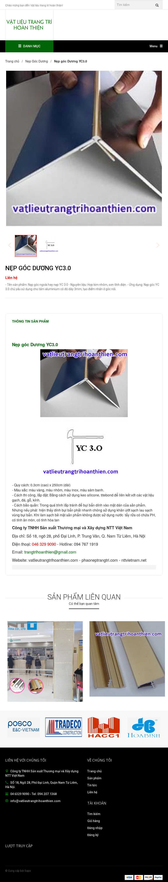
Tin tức (92, 785)
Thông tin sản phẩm (30, 321)
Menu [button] (154, 46)
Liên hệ (92, 792)
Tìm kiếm (93, 814)
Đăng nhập (94, 828)
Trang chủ (94, 771)
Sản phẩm (94, 778)
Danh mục (30, 46)
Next (160, 245)
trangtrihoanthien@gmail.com (50, 552)
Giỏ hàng (93, 821)
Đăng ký (92, 835)
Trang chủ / (14, 61)
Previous (12, 245)
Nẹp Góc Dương (36, 61)
